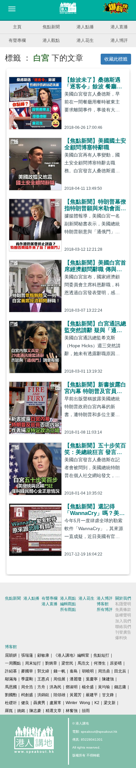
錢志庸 (120, 687)
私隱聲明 (123, 604)
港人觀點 (51, 40)
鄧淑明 (72, 687)
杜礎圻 (11, 702)
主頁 (17, 26)
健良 (25, 702)
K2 (96, 702)
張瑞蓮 (27, 655)
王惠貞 (43, 679)
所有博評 (105, 609)
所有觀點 (68, 609)
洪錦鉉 (43, 695)
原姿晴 (116, 663)
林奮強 (72, 710)
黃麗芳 (76, 695)
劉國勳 (11, 695)
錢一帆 (59, 671)
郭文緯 (43, 671)
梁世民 (67, 663)
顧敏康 (43, 655)
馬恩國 (11, 687)
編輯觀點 (68, 604)
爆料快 (121, 638)
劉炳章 (51, 663)
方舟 (41, 687)
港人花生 (85, 40)
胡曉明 (88, 671)
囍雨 (86, 710)
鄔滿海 (11, 679)
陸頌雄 (59, 695)
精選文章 (53, 710)
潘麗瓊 (76, 679)
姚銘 (21, 710)
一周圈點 (13, 663)
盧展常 (55, 702)
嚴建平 (92, 695)
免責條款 (123, 609)
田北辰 (120, 671)
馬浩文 (83, 663)
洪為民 (55, 687)
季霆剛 (27, 679)
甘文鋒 (108, 695)
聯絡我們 (123, 626)
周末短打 (33, 663)
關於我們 (123, 598)
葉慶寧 (92, 679)
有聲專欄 (17, 40)
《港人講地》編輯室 (71, 655)
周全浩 (27, 687)
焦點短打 (101, 655)
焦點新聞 (51, 26)
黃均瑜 (104, 687)
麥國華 (27, 671)
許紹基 (11, 671)
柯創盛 (27, 695)
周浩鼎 (104, 671)
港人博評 (119, 40)
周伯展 (59, 679)
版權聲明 (123, 615)
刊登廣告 (123, 632)
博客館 (103, 604)
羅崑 (9, 710)
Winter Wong (78, 702)
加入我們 (123, 621)
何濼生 (100, 663)
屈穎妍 (11, 655)
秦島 (74, 671)
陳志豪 (35, 710)
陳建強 (108, 679)
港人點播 (85, 26)
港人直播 (119, 26)
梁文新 (110, 702)
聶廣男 (39, 702)
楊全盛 (88, 687)
